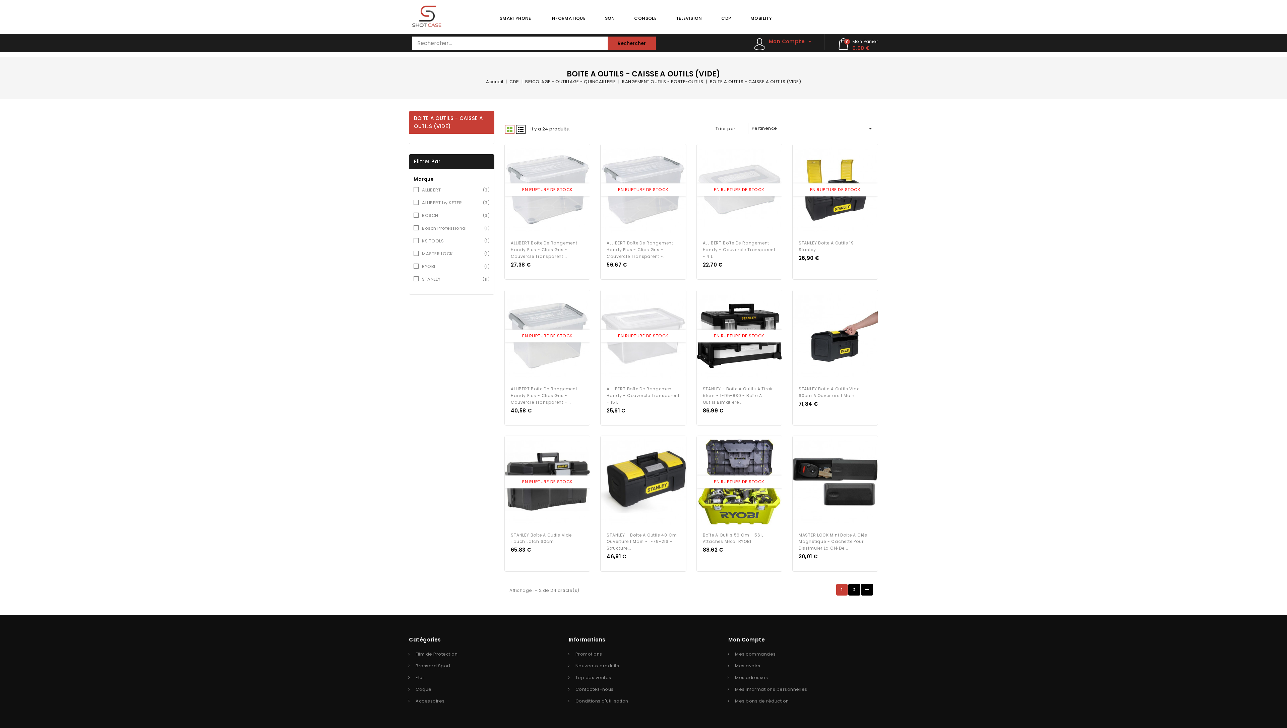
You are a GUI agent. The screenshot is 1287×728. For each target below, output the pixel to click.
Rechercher (632, 43)
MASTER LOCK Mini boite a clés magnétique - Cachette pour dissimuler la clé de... (833, 541)
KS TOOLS (456, 241)
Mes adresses (751, 677)
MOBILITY (761, 18)
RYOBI (456, 266)
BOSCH (456, 215)
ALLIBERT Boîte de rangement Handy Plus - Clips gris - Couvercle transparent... (544, 249)
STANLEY (456, 279)
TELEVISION (689, 18)
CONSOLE (645, 18)
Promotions (588, 654)
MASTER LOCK (456, 253)
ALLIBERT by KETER (456, 203)
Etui (420, 677)
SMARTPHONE (515, 18)
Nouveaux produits (597, 666)
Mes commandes (755, 654)
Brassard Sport (433, 666)
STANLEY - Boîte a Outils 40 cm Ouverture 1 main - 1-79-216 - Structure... (642, 541)
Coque (424, 689)
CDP (726, 18)
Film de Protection (436, 654)
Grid (509, 129)
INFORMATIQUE (568, 18)
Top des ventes (593, 677)
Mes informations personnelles (771, 689)
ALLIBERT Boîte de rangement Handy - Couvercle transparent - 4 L (739, 249)
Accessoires (430, 701)
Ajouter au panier (553, 190)
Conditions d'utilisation (601, 701)
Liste (520, 129)
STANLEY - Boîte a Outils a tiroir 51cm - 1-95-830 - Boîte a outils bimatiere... (738, 395)
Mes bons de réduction (762, 701)
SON (610, 18)
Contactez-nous (594, 689)
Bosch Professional (456, 228)
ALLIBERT (456, 190)
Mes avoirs (747, 666)
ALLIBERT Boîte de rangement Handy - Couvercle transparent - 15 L (643, 395)
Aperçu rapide (541, 190)
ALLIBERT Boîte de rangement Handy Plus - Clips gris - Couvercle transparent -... (640, 249)
